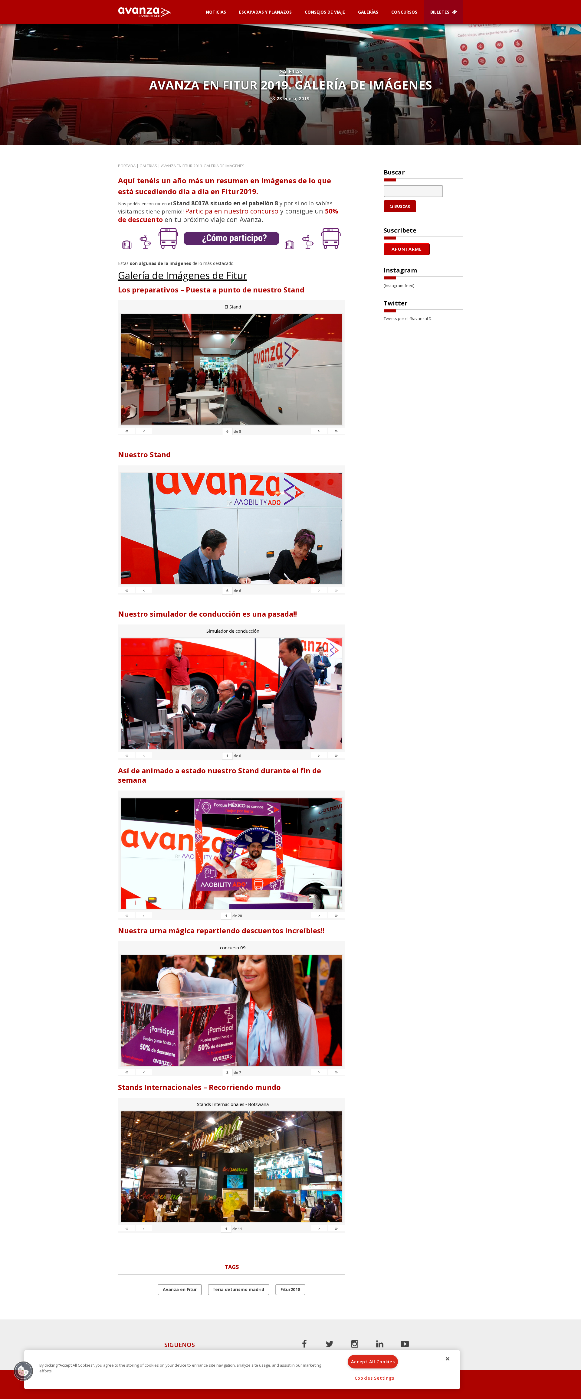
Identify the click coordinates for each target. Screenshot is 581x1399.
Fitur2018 (290, 1289)
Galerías (368, 12)
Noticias (216, 12)
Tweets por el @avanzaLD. (408, 318)
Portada (127, 165)
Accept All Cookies (373, 1362)
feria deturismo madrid (238, 1289)
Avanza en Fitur (180, 1289)
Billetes (440, 12)
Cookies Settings (374, 1378)
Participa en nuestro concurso (231, 211)
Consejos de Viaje (325, 12)
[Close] (447, 1358)
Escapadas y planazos (265, 12)
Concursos (404, 12)
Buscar (401, 206)
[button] (23, 1371)
